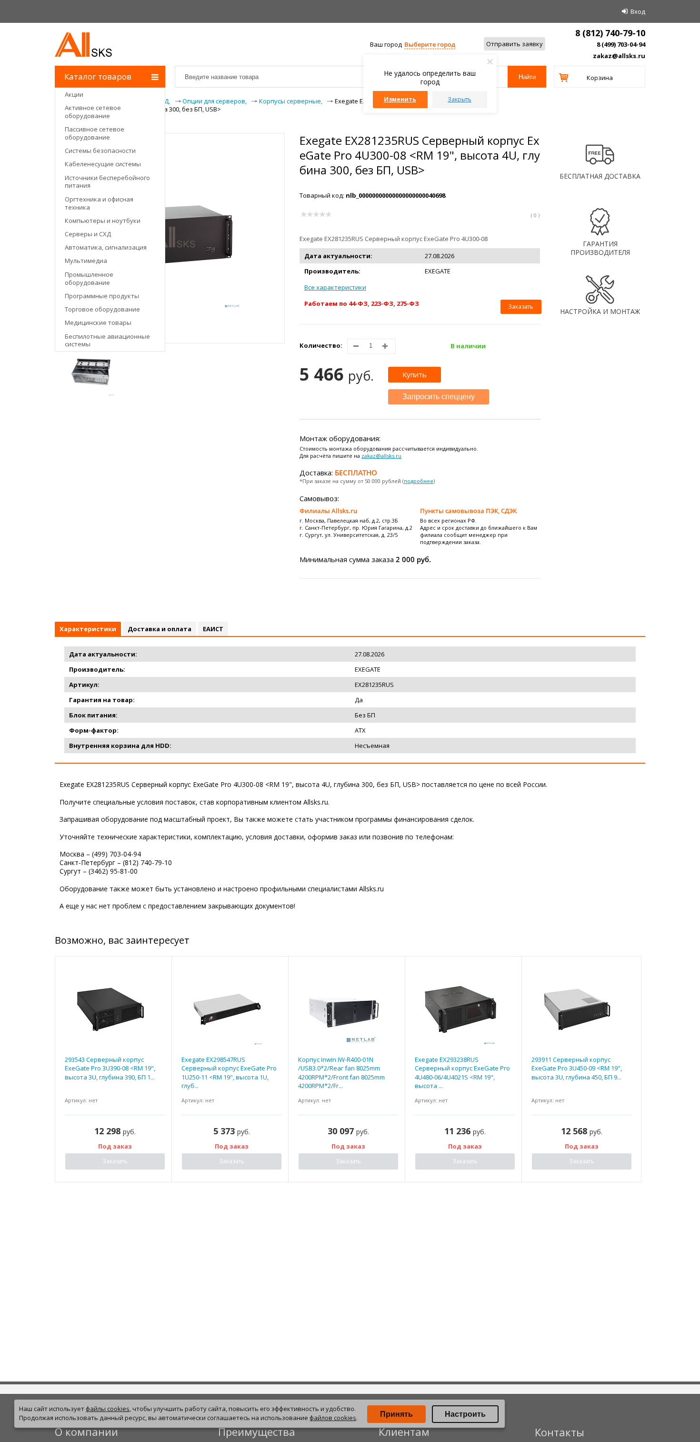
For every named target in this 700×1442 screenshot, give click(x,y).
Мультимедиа (86, 260)
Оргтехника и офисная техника (99, 203)
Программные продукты (102, 296)
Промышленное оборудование (89, 278)
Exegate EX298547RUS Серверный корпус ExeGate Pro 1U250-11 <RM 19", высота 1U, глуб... (229, 1072)
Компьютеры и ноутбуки (102, 220)
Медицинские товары (98, 322)
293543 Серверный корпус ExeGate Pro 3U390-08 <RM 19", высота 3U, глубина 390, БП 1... (110, 1068)
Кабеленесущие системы (103, 164)
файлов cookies (333, 1417)
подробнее (418, 480)
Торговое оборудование (102, 309)
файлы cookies (108, 1408)
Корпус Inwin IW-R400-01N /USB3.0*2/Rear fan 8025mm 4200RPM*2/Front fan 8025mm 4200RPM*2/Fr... (341, 1072)
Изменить (400, 99)
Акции (74, 94)
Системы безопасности (100, 150)
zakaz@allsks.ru (619, 55)
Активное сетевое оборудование (93, 111)
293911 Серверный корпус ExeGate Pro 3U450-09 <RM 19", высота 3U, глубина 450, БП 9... (576, 1068)
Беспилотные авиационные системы (107, 340)
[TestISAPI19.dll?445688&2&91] (91, 372)
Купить (414, 374)
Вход (637, 11)
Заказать (520, 307)
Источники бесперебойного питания (107, 181)
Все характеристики (335, 287)
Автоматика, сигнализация (106, 247)
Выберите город (429, 44)
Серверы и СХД (88, 234)
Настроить (465, 1414)
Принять (396, 1414)
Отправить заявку (514, 44)
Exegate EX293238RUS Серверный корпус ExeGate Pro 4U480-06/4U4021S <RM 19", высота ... (462, 1072)
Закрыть (459, 99)
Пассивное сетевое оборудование (94, 133)
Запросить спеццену (438, 397)
